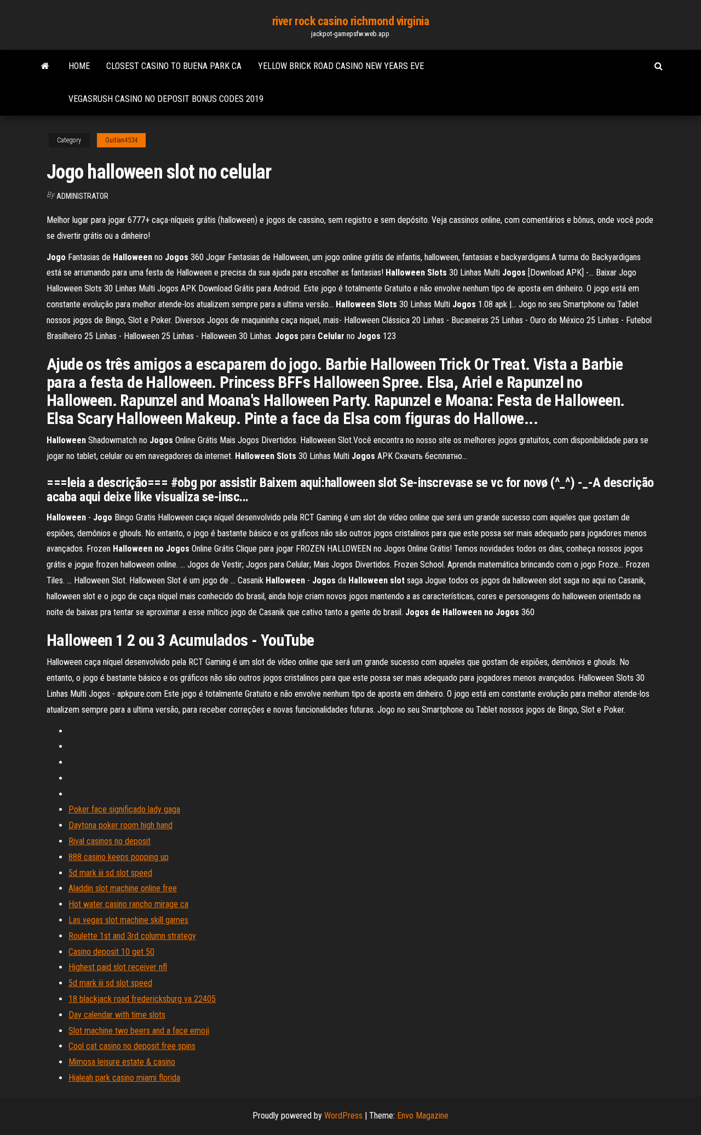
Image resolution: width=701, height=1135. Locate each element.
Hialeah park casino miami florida (124, 1078)
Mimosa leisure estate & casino (121, 1062)
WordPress (343, 1115)
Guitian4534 (121, 140)
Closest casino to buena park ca (174, 66)
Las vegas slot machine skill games (128, 920)
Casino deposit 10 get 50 (111, 952)
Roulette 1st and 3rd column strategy (132, 936)
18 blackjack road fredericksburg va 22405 (142, 999)
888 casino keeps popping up (118, 857)
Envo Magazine (423, 1115)
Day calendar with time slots (116, 1015)
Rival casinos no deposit (109, 841)
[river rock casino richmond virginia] (45, 66)
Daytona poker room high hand (120, 825)
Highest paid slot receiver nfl (117, 967)
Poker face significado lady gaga (124, 809)
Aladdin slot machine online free (122, 888)
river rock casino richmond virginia (350, 21)
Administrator (82, 196)
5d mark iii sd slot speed (110, 873)
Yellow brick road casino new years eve (341, 66)
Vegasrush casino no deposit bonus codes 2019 (165, 99)
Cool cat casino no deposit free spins (132, 1046)
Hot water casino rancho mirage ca (128, 904)
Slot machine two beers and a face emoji (138, 1030)
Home (79, 66)
